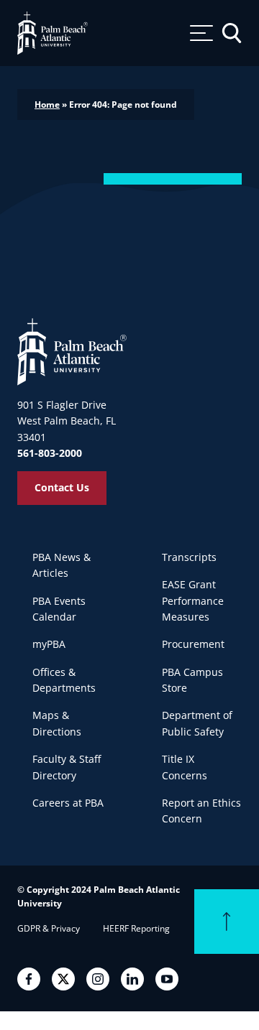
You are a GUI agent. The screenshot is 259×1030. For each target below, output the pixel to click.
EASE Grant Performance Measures (193, 600)
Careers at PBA (68, 802)
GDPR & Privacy (48, 928)
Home (47, 104)
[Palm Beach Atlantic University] (72, 351)
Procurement (193, 644)
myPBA (48, 644)
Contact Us (62, 487)
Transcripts (189, 557)
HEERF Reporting (136, 928)
